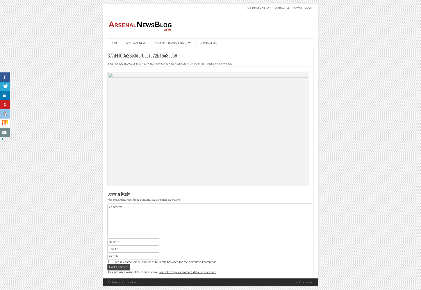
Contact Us (282, 7)
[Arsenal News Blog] (140, 35)
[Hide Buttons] (2, 140)
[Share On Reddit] (5, 114)
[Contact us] (5, 132)
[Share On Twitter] (5, 86)
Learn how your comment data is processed (187, 272)
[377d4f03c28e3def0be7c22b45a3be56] (208, 129)
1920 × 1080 (142, 63)
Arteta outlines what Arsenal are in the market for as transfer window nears (192, 63)
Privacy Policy (302, 7)
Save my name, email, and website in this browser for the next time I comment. (164, 262)
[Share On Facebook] (5, 77)
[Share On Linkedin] (5, 95)
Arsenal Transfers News (173, 43)
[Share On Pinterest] (5, 105)
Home (115, 43)
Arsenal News (136, 43)
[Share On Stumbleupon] (5, 123)
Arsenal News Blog (126, 282)
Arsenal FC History (259, 7)
